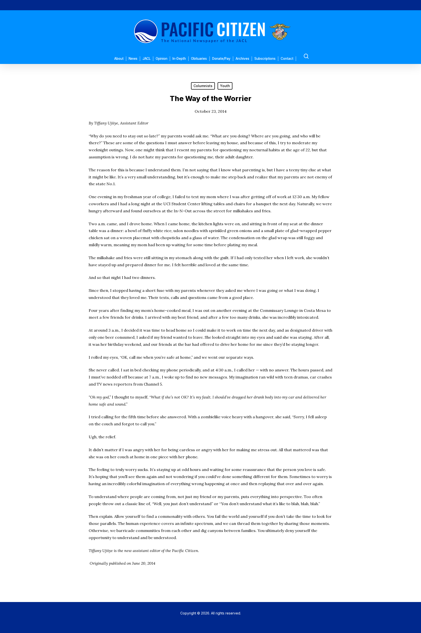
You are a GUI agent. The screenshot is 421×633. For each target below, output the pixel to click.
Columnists (202, 86)
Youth (225, 86)
